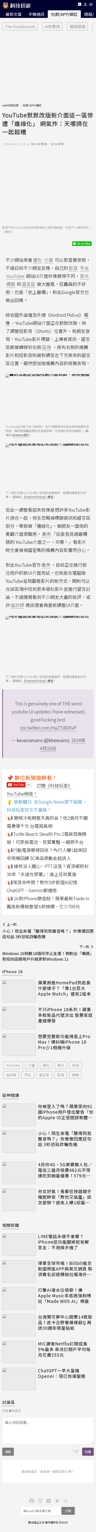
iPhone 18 (12, 971)
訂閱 (68, 1511)
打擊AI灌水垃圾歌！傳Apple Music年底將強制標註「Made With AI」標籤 (64, 1295)
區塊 (60, 1074)
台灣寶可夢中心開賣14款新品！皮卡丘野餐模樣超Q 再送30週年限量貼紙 (65, 1322)
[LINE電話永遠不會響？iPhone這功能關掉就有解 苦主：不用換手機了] (19, 1245)
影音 (75, 1065)
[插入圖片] (76, 1452)
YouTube (13, 1065)
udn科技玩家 (10, 105)
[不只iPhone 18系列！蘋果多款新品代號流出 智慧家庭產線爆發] (19, 1018)
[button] (85, 5)
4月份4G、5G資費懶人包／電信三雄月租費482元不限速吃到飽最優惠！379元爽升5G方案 (65, 1170)
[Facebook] (31, 1500)
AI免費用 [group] (52, 26)
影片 (61, 1065)
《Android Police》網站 (37, 497)
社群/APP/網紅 (64, 14)
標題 (75, 1074)
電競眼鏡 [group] (77, 26)
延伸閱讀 (10, 1095)
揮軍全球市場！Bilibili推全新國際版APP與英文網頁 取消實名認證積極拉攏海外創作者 (65, 1268)
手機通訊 (36, 14)
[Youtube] (79, 5)
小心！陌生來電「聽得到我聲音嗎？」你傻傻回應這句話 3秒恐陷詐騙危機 (65, 1138)
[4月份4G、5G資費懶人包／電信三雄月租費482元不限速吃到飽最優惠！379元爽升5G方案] (19, 1173)
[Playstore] (56, 1500)
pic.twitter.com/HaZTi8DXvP (48, 727)
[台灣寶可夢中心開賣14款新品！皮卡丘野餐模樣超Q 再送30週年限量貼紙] (19, 1325)
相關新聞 (10, 1225)
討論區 (8, 1402)
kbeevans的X (20, 435)
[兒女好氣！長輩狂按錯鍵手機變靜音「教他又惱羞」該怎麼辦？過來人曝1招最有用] (19, 1200)
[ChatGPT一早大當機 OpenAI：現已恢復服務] (19, 1379)
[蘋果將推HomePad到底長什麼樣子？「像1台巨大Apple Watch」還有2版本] (19, 991)
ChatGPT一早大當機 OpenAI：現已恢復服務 (62, 1373)
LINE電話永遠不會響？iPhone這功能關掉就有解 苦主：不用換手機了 (63, 1242)
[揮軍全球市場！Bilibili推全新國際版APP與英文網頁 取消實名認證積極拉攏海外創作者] (19, 1271)
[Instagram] (39, 1500)
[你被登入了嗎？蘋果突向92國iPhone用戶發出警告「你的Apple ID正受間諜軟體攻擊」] (19, 1115)
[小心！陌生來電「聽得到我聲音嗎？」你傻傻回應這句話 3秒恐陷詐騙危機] (19, 1141)
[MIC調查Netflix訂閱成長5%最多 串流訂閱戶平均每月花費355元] (19, 1352)
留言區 (44, 1074)
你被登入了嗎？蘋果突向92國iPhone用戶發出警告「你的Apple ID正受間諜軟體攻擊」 (66, 1112)
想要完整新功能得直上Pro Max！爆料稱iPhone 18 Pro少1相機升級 (64, 1042)
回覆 (88, 1451)
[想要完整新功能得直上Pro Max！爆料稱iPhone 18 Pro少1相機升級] (19, 1045)
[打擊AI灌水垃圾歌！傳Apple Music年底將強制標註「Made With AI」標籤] (19, 1298)
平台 (27, 1074)
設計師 (11, 1074)
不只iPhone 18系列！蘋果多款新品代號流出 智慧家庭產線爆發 (65, 1015)
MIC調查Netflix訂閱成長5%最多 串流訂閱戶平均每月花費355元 (64, 1349)
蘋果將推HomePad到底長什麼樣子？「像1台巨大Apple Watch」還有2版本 (64, 988)
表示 (46, 534)
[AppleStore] (65, 1500)
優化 (46, 1065)
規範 (8, 1451)
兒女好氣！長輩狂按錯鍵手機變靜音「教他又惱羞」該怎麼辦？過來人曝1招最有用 (65, 1197)
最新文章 (14, 14)
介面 (31, 1065)
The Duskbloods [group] (20, 26)
